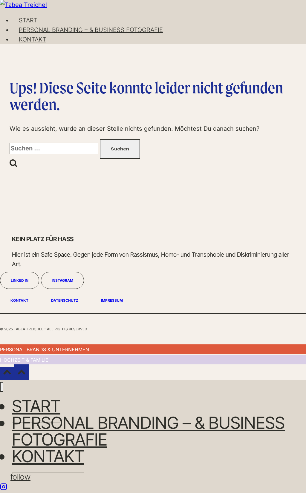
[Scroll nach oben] (7, 373)
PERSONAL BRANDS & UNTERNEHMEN (44, 349)
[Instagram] (3, 488)
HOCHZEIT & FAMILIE (24, 360)
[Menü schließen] (1, 387)
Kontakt (32, 39)
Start (28, 20)
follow (20, 476)
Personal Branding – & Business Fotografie (91, 29)
